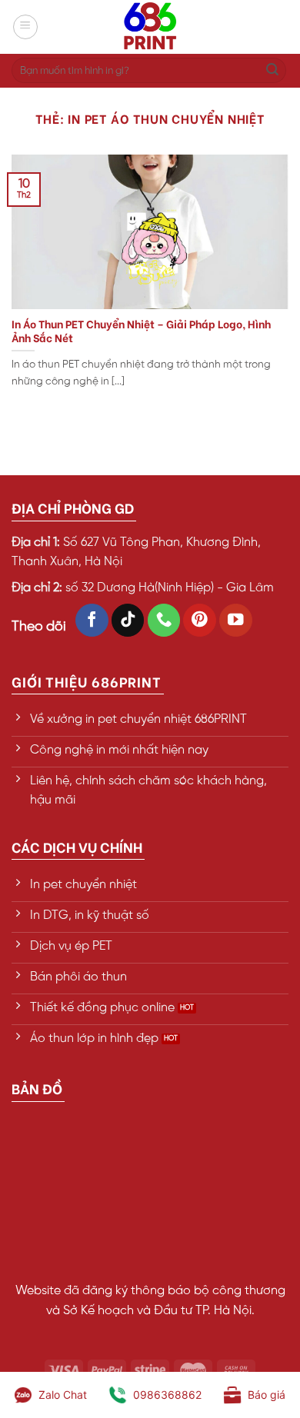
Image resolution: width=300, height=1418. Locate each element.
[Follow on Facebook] (91, 620)
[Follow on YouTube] (235, 620)
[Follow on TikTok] (128, 620)
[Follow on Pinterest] (199, 620)
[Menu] (25, 27)
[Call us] (164, 620)
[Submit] (272, 71)
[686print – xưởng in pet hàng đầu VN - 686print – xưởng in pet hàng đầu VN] (150, 27)
